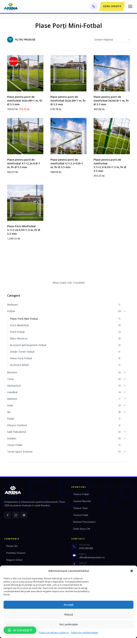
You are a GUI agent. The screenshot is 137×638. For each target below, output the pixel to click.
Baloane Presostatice (84, 522)
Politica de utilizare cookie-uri (54, 632)
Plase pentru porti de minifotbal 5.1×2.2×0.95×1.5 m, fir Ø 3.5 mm (110, 165)
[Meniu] (130, 6)
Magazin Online (14, 560)
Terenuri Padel (80, 515)
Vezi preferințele (68, 624)
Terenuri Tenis (80, 508)
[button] (131, 571)
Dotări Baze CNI (81, 529)
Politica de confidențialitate (84, 632)
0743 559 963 (86, 548)
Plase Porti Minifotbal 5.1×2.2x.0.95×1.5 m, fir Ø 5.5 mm (23, 229)
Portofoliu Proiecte (15, 553)
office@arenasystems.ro (92, 557)
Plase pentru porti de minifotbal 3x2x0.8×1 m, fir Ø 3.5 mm (111, 100)
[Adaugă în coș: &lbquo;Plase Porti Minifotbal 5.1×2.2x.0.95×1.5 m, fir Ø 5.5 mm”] (39, 217)
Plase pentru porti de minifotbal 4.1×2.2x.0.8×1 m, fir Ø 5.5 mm (23, 163)
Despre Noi (12, 546)
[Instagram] (15, 515)
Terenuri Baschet (82, 501)
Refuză (68, 614)
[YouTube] (24, 515)
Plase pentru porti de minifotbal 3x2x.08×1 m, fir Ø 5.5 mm (24, 100)
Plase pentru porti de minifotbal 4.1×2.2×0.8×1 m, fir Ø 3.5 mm (66, 163)
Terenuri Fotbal (81, 494)
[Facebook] (7, 515)
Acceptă (68, 604)
